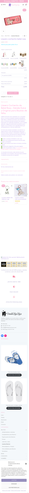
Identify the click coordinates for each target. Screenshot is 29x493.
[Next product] (26, 36)
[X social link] (9, 97)
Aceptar (14, 480)
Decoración (4, 419)
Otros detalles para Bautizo (9, 448)
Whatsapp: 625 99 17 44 (8, 329)
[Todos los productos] (24, 36)
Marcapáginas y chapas (8, 446)
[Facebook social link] (7, 97)
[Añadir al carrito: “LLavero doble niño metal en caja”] (12, 186)
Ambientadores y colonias (8, 432)
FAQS (2, 422)
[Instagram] (5, 336)
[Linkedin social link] (10, 97)
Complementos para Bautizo (9, 434)
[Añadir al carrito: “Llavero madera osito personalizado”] (25, 186)
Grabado (3, 72)
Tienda (2, 417)
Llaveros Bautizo (15, 35)
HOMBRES (3, 458)
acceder (6, 175)
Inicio (2, 35)
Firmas (3, 439)
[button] (26, 463)
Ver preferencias (14, 487)
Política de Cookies (6, 490)
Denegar (14, 484)
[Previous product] (23, 36)
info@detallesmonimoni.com (9, 327)
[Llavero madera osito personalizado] (20, 190)
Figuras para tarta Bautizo (8, 437)
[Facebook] (2, 336)
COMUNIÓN (4, 456)
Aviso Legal (23, 490)
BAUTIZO (7, 35)
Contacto (3, 424)
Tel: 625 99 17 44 (6, 325)
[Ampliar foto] (3, 31)
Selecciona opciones (14, 375)
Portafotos (4, 451)
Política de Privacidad (15, 490)
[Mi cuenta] (23, 4)
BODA (2, 453)
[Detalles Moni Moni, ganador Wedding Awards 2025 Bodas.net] (14, 258)
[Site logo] (14, 4)
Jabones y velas (6, 441)
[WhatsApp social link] (12, 97)
